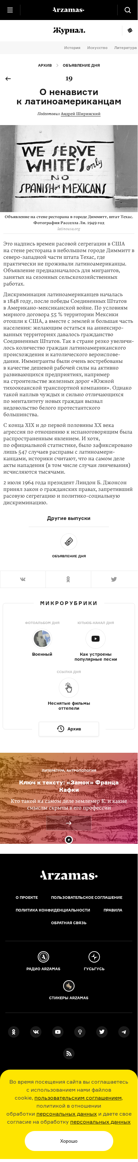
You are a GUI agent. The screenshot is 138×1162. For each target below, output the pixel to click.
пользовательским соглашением (78, 1097)
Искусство (97, 47)
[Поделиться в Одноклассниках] (68, 579)
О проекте (27, 897)
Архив (45, 65)
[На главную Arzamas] (69, 10)
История (72, 47)
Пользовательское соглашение (86, 897)
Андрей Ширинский (81, 113)
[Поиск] (127, 10)
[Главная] (69, 875)
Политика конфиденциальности (53, 910)
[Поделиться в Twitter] (114, 579)
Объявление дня (81, 65)
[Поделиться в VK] (22, 579)
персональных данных (66, 1113)
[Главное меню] (10, 10)
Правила (113, 910)
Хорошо (69, 1141)
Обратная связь (69, 923)
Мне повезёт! (130, 31)
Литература (125, 47)
